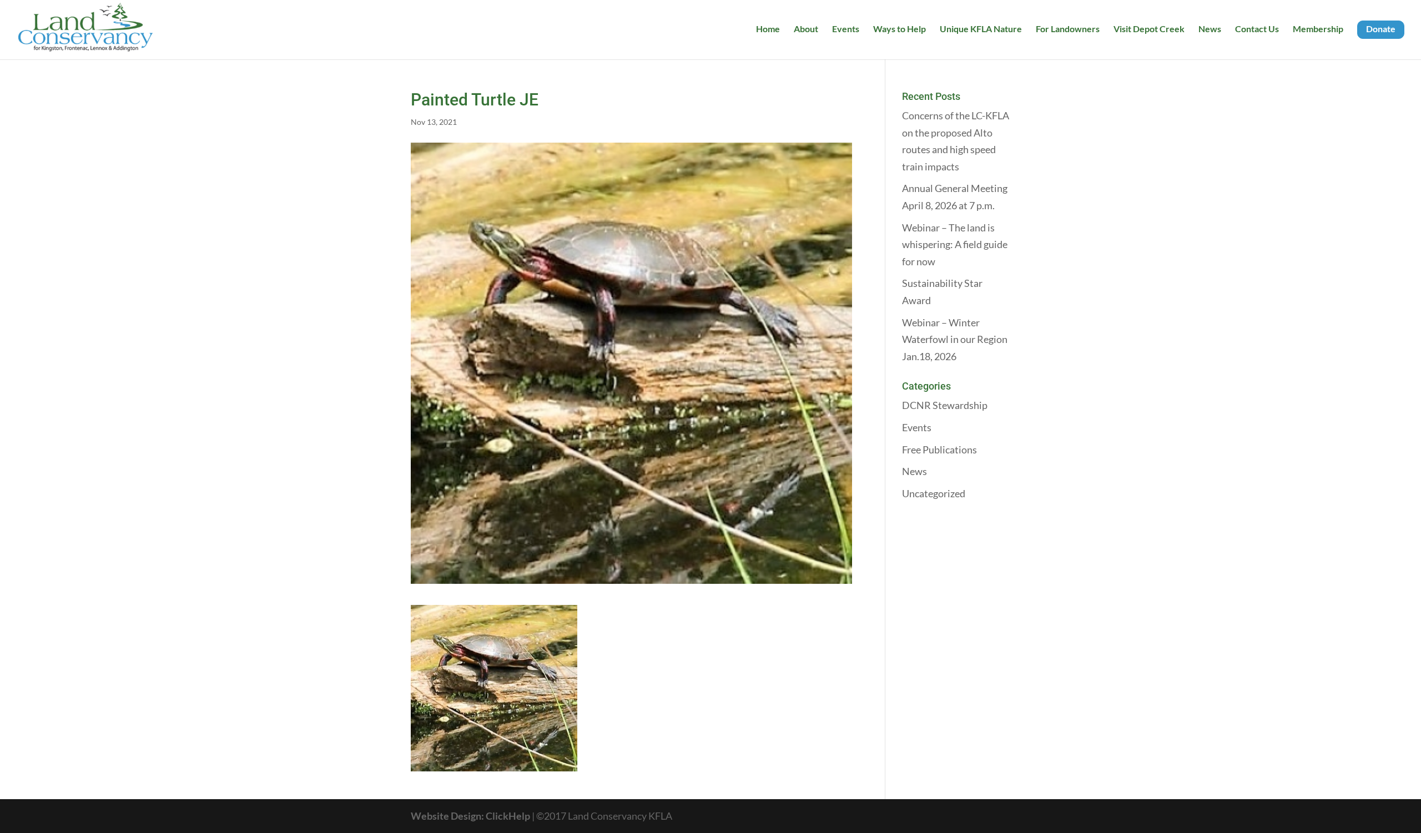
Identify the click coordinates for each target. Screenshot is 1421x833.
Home (768, 29)
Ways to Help (899, 29)
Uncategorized (933, 493)
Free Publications (939, 449)
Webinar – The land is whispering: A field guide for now (954, 244)
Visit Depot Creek (1149, 29)
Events (845, 29)
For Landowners (1068, 29)
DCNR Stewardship (944, 405)
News (1209, 29)
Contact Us (1257, 29)
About (806, 29)
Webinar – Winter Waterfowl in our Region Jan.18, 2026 (954, 339)
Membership (1318, 29)
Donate (1380, 28)
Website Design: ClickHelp (471, 816)
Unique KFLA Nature (981, 29)
